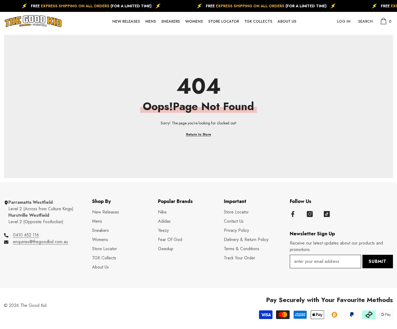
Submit (377, 261)
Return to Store (198, 134)
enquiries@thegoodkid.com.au (40, 242)
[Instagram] (309, 214)
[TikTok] (326, 214)
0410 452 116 (26, 235)
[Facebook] (292, 214)
